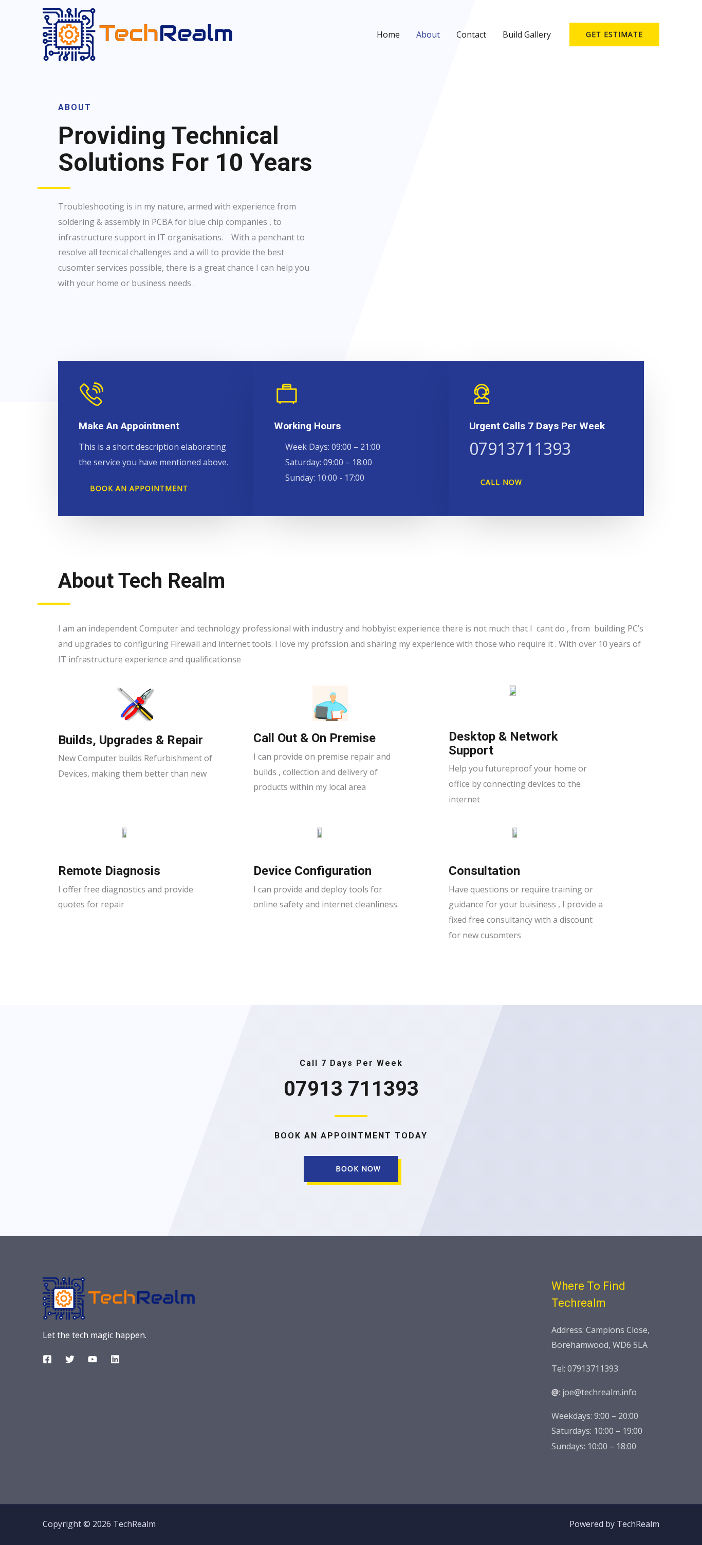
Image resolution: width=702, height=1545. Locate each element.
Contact (471, 34)
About (428, 34)
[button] (134, 489)
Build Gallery (527, 34)
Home (388, 34)
